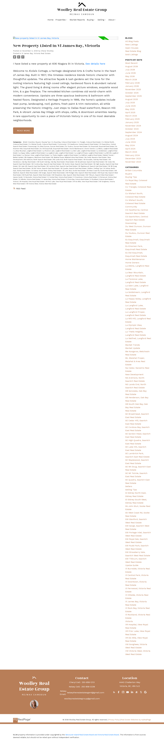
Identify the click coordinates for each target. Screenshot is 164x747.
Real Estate (70, 162)
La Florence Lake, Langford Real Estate (56, 151)
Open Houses (131, 48)
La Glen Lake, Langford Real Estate (83, 151)
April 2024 (130, 148)
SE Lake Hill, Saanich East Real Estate (32, 166)
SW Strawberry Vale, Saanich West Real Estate (68, 175)
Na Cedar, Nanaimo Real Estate (96, 157)
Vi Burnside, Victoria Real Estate (35, 177)
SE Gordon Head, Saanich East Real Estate (77, 164)
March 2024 (131, 152)
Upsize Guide (18, 177)
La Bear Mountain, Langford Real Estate (28, 151)
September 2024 (133, 132)
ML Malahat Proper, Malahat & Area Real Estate (67, 157)
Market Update (18, 157)
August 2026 (131, 66)
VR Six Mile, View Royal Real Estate (85, 181)
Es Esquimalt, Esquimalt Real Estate (102, 146)
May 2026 (130, 76)
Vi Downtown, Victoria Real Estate (85, 177)
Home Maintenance (77, 149)
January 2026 (132, 86)
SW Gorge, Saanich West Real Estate (52, 173)
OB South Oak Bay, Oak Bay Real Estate (51, 162)
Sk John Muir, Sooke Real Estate (74, 171)
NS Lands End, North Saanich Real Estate (68, 159)
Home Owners (90, 149)
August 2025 (131, 99)
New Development (134, 374)
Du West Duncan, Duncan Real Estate (51, 146)
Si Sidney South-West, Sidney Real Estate (47, 171)
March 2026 (131, 79)
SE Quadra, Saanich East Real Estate (74, 168)
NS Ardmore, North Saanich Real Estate (38, 159)
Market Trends (108, 155)
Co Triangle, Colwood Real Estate (89, 142)
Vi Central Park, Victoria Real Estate (60, 177)
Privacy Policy (114, 720)
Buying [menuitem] (90, 20)
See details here (95, 63)
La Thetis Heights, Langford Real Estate (64, 155)
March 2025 (131, 116)
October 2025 (132, 93)
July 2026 (130, 69)
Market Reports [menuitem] (77, 20)
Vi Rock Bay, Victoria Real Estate (77, 179)
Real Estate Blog (133, 51)
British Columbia (29, 142)
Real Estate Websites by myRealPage (136, 720)
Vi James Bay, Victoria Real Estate (36, 53)
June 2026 (130, 73)
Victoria (16, 181)
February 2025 (132, 119)
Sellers (90, 168)
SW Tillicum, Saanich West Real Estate (100, 175)
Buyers (38, 142)
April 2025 (130, 112)
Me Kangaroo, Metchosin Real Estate (37, 157)
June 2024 (130, 142)
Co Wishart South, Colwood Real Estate (43, 144)
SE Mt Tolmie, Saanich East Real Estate (46, 168)
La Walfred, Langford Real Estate (90, 155)
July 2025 (130, 102)
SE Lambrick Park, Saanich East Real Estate (62, 166)
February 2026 (132, 83)
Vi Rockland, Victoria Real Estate (101, 179)
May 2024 (130, 145)
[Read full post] (65, 39)
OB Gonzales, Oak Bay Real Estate (95, 159)
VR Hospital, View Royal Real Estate (32, 181)
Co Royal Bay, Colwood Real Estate (64, 142)
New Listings (131, 44)
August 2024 (131, 135)
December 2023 (133, 158)
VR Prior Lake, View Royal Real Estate (59, 181)
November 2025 (133, 89)
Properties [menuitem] (60, 20)
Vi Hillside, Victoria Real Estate (30, 179)
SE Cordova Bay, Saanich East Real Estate (46, 164)
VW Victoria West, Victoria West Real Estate (41, 184)
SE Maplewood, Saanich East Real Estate (92, 166)
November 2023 (133, 162)
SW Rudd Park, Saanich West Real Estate (36, 175)
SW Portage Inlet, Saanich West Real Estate (81, 173)
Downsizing (32, 146)
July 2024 (130, 139)
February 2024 (132, 155)
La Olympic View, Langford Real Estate (36, 155)
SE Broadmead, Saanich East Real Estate (89, 162)
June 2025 (130, 106)
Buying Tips (46, 142)
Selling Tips (98, 168)
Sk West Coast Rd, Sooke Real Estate (100, 171)
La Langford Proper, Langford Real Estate (89, 153)
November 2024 (133, 125)
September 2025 (133, 96)
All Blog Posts (132, 41)
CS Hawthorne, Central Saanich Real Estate (83, 144)
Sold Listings (131, 54)
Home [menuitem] (50, 20)
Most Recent (131, 63)
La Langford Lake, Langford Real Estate (60, 153)
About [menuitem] (111, 20)
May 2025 (130, 109)
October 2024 (132, 129)
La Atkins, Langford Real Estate (107, 149)
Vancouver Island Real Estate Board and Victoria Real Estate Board (92, 735)
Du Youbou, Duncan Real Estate (76, 146)
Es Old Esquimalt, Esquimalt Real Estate (54, 149)
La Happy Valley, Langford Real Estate (32, 153)
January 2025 (132, 122)
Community (62, 144)
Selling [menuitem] (101, 20)
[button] (114, 692)
